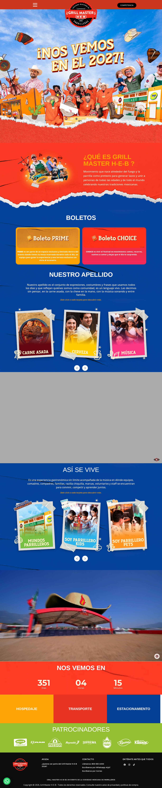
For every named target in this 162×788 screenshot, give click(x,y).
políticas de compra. (130, 785)
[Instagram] (129, 765)
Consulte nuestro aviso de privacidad (102, 785)
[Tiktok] (134, 765)
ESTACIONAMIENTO (133, 709)
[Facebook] (125, 765)
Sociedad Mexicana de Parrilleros (99, 780)
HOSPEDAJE (26, 709)
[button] (77, 368)
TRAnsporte (80, 709)
